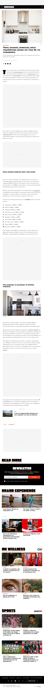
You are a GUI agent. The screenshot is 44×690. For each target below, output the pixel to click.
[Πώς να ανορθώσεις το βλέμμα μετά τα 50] (12, 585)
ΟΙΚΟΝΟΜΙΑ (6, 45)
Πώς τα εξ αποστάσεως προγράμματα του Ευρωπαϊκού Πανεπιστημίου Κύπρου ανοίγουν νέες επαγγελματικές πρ (11, 536)
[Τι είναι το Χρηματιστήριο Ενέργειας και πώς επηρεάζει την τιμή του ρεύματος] (7, 413)
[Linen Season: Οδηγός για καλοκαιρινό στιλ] (12, 501)
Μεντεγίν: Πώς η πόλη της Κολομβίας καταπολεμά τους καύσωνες (31, 597)
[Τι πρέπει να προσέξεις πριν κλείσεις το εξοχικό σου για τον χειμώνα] (12, 559)
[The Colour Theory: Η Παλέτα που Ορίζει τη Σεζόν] (32, 501)
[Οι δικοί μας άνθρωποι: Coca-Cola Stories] (32, 525)
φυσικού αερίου (31, 74)
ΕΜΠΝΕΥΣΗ (26, 567)
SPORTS (8, 611)
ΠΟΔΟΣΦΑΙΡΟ (26, 655)
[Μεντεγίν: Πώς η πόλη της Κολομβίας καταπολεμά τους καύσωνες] (32, 585)
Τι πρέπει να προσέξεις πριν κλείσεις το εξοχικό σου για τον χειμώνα (11, 570)
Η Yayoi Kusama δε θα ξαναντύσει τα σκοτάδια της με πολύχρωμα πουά (31, 570)
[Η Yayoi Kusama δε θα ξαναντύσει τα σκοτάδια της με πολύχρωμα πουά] (32, 559)
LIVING (4, 567)
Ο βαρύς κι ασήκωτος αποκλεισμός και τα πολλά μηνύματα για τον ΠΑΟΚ (31, 632)
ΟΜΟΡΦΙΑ (5, 593)
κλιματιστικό (37, 190)
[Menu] (1, 7)
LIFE (15, 411)
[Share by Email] (10, 64)
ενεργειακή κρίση (18, 72)
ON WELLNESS (13, 549)
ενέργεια (5, 350)
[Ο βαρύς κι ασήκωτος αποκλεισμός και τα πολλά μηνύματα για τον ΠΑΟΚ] (32, 621)
